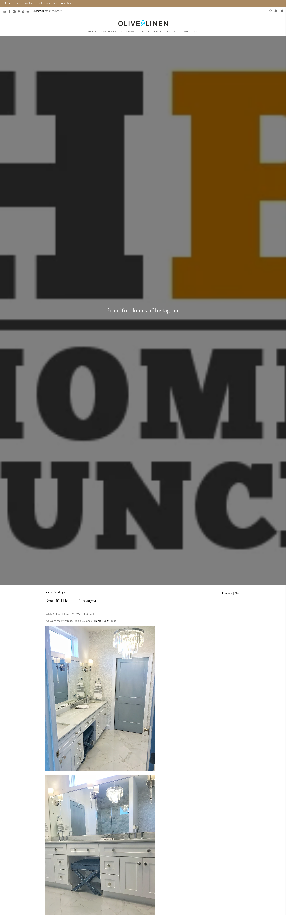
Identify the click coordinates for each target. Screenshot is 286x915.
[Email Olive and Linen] (5, 12)
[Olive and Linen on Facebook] (10, 12)
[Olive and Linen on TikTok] (24, 12)
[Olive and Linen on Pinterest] (19, 12)
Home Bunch (101, 621)
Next (238, 593)
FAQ (195, 31)
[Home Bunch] (100, 770)
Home (145, 31)
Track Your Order (177, 31)
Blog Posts (64, 592)
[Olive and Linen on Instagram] (15, 12)
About (130, 31)
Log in (157, 31)
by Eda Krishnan (53, 614)
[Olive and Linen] (143, 22)
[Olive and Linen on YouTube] (28, 12)
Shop (91, 31)
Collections (110, 31)
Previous (227, 593)
